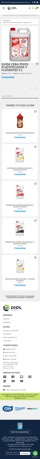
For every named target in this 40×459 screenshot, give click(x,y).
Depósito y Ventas (10, 359)
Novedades (6, 322)
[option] (8, 409)
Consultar (8, 77)
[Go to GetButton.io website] (35, 457)
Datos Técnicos (7, 96)
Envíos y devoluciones (10, 337)
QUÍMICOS (6, 20)
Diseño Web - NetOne (11, 452)
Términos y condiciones (10, 331)
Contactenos (7, 341)
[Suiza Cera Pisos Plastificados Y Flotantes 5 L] (20, 44)
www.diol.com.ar (26, 446)
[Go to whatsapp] (35, 453)
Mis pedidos (7, 334)
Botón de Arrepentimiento (20, 432)
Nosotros (6, 319)
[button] (33, 7)
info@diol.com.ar (10, 349)
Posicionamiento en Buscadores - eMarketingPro (19, 454)
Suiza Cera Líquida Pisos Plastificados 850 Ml (20, 133)
